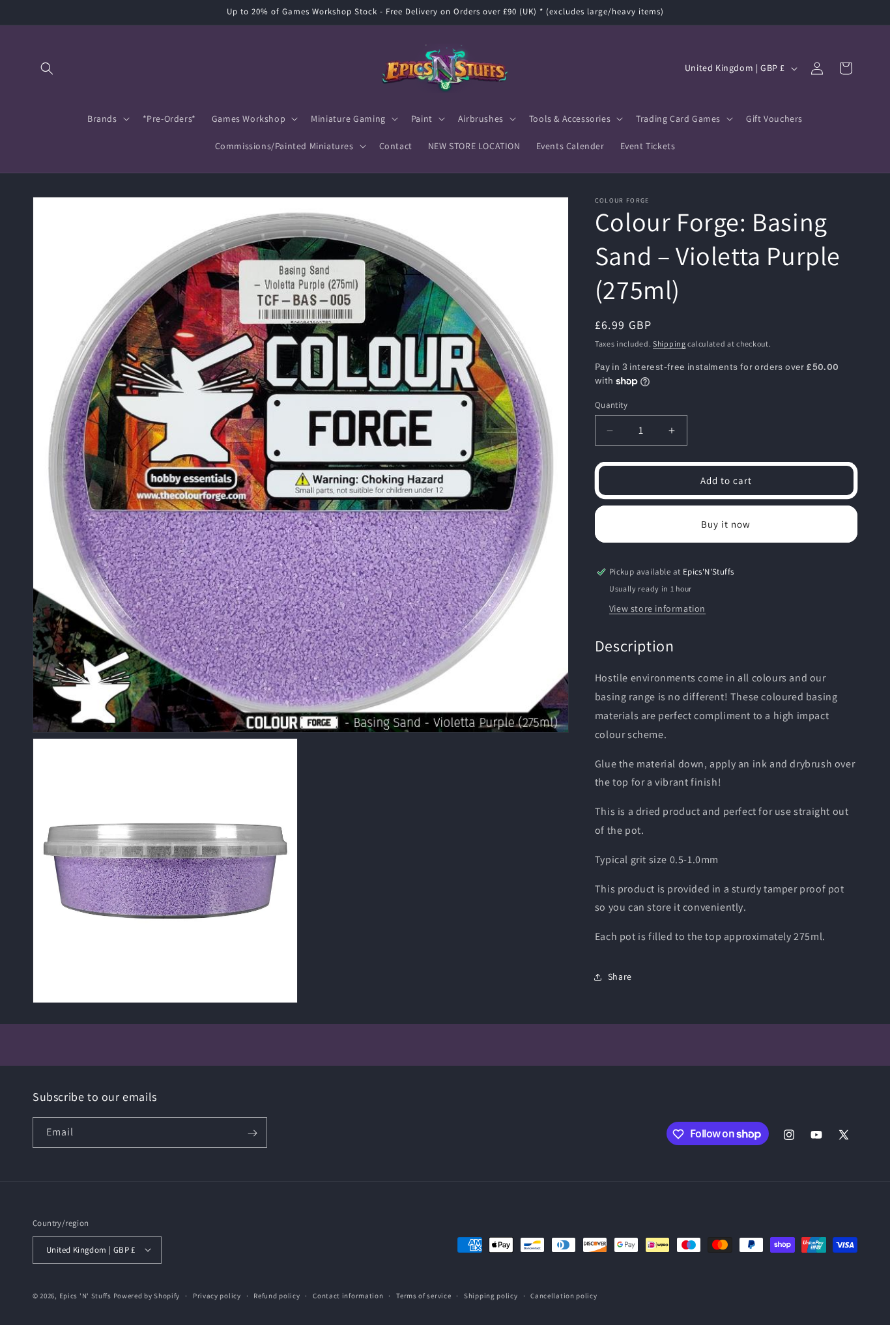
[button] (47, 68)
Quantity (611, 404)
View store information (657, 608)
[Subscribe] (252, 1133)
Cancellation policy (563, 1295)
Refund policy (276, 1295)
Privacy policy (217, 1295)
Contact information (348, 1295)
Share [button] (620, 976)
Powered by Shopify (146, 1295)
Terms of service (423, 1295)
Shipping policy (491, 1295)
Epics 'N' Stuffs (85, 1295)
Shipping (669, 344)
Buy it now (726, 524)
